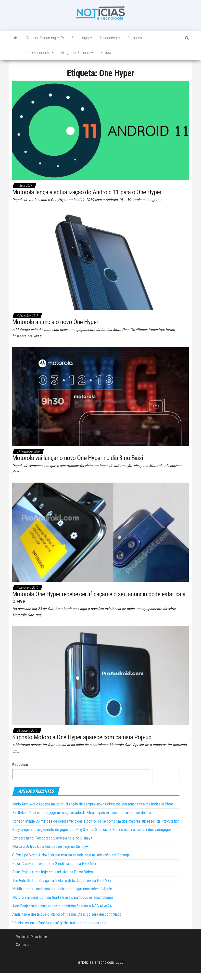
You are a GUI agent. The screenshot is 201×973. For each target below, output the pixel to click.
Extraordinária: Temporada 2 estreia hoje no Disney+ (52, 838)
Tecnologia (81, 38)
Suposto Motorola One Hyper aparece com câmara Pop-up (81, 737)
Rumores (135, 38)
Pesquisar (20, 764)
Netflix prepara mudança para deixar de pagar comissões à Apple (62, 889)
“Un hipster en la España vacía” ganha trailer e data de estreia (59, 923)
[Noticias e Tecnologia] (15, 38)
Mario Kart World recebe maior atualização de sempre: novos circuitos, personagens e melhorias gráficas (93, 804)
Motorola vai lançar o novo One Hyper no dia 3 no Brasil (78, 458)
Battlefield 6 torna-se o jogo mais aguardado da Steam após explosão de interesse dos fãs (82, 812)
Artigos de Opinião (76, 52)
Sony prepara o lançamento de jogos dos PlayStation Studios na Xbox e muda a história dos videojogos (92, 829)
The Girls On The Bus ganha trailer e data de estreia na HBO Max (61, 880)
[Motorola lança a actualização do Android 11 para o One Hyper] (100, 130)
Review (105, 52)
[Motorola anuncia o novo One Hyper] (100, 259)
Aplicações (109, 38)
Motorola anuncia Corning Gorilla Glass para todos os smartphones (62, 897)
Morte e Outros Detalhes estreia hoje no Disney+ (50, 846)
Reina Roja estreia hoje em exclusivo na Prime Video (52, 872)
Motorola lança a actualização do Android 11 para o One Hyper (87, 192)
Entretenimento (38, 52)
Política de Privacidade (31, 937)
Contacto (22, 945)
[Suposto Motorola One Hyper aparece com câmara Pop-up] (100, 675)
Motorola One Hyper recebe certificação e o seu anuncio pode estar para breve (99, 597)
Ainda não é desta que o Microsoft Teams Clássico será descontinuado (67, 914)
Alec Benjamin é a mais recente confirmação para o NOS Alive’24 (62, 906)
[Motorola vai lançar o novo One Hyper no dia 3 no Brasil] (100, 395)
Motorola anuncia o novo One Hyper (55, 322)
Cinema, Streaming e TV (45, 38)
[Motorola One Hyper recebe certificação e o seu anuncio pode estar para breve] (100, 532)
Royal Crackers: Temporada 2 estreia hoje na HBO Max (54, 863)
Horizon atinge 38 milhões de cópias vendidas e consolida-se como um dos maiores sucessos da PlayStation (95, 821)
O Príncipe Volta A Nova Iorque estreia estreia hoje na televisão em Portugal (71, 855)
